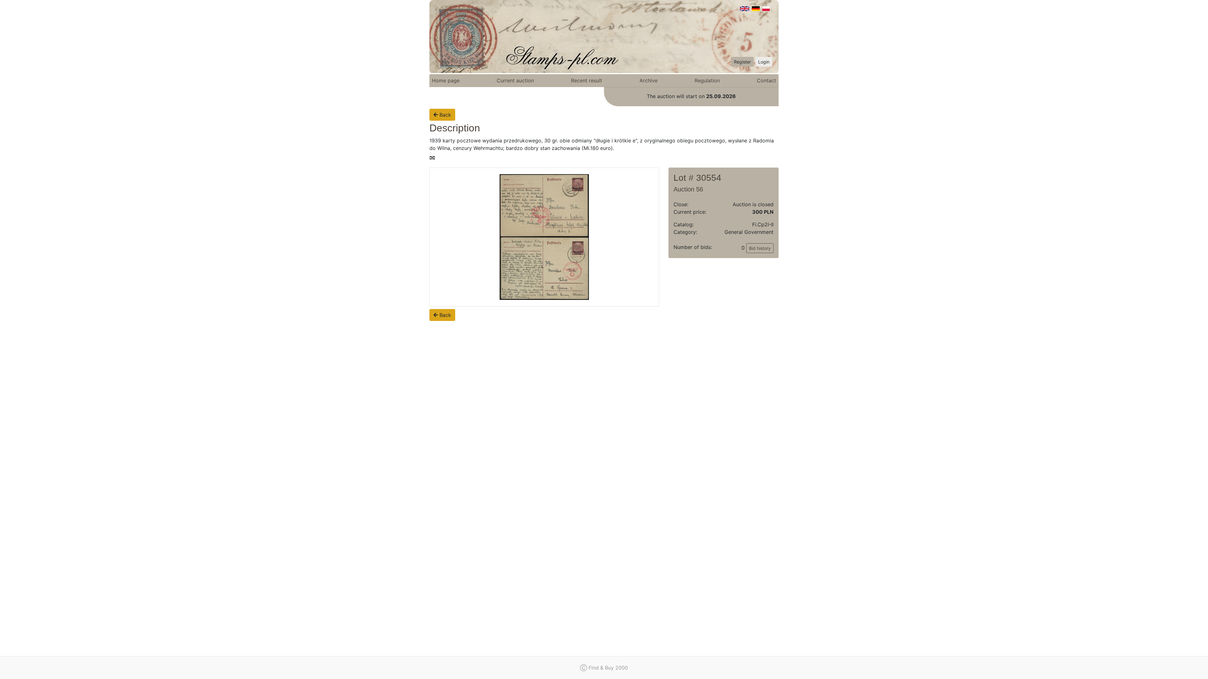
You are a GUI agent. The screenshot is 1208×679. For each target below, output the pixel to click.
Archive (648, 80)
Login (763, 61)
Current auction (515, 80)
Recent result (586, 80)
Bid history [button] (760, 248)
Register (742, 61)
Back (444, 115)
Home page (446, 80)
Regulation (707, 80)
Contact (766, 80)
